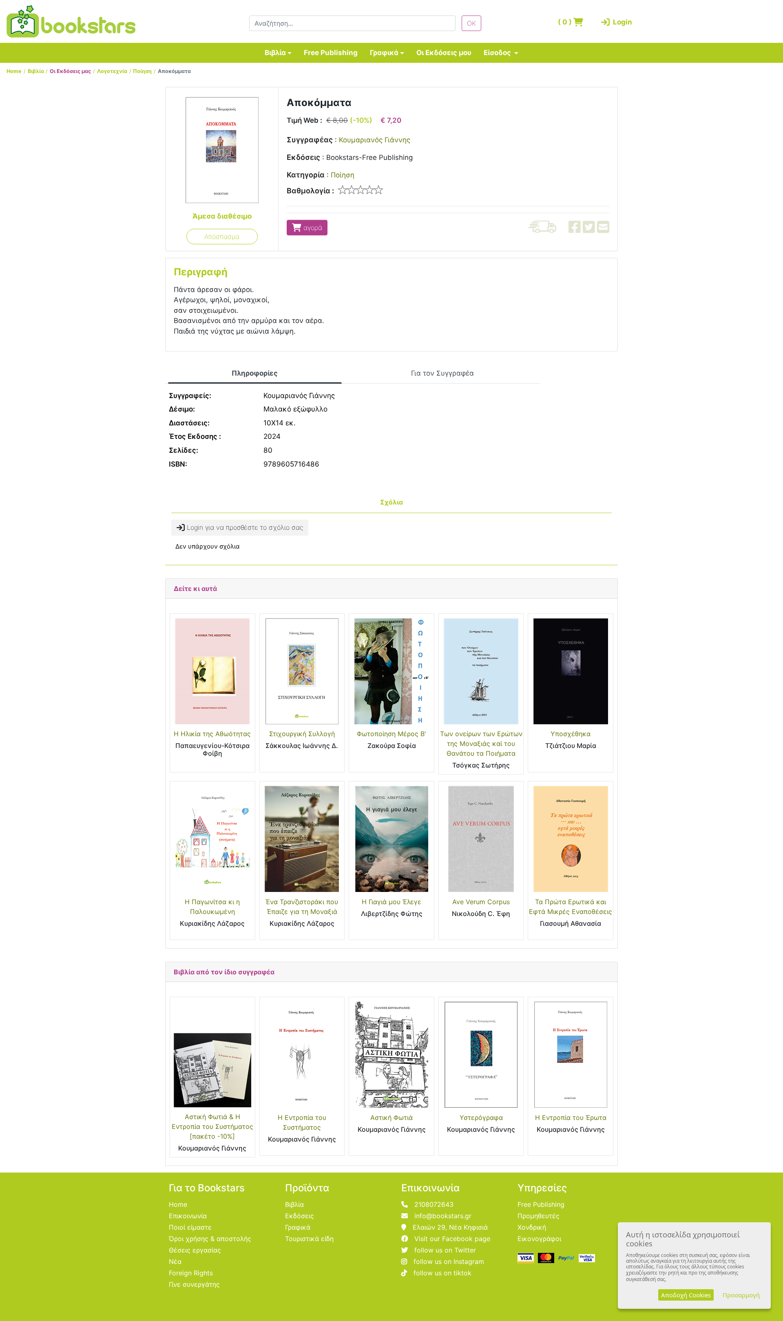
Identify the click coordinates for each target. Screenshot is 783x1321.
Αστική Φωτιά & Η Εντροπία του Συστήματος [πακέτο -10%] (212, 1126)
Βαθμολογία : (310, 190)
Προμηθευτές (539, 1216)
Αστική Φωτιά (391, 1117)
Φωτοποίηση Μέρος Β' (391, 734)
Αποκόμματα (174, 71)
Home (14, 71)
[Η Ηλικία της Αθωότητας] (212, 671)
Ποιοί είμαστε (190, 1227)
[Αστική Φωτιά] (391, 1054)
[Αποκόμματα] (222, 150)
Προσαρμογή (741, 1295)
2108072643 (433, 1204)
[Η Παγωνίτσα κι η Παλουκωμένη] (212, 838)
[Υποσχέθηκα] (570, 671)
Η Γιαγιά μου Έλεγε (391, 902)
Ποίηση (142, 71)
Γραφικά (384, 53)
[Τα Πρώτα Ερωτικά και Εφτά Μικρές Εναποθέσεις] (570, 838)
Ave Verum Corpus (481, 902)
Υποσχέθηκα (571, 734)
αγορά (311, 227)
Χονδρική (532, 1227)
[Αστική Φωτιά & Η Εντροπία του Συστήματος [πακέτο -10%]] (212, 1054)
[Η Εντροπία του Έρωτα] (570, 1054)
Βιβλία (275, 53)
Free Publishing (331, 53)
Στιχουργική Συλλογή (302, 734)
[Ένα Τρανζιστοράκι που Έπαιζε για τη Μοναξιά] (302, 838)
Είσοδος (498, 53)
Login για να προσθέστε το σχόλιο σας (244, 527)
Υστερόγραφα (481, 1117)
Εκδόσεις (303, 157)
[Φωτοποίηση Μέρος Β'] (391, 671)
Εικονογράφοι (539, 1239)
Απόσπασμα (221, 236)
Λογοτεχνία (112, 71)
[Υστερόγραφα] (481, 1054)
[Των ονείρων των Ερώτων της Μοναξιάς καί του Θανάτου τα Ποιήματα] (481, 671)
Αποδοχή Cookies (686, 1295)
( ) (565, 22)
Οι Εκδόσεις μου (443, 53)
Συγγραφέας (310, 139)
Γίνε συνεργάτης (194, 1284)
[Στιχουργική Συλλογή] (302, 671)
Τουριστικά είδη (309, 1239)
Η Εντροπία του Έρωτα (570, 1117)
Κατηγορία (306, 174)
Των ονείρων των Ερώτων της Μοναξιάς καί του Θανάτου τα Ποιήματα (481, 743)
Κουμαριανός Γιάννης (374, 140)
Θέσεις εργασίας (195, 1250)
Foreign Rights (191, 1273)
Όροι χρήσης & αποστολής (210, 1239)
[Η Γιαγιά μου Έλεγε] (391, 838)
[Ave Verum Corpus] (481, 838)
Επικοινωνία (188, 1216)
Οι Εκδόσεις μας (70, 71)
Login (621, 22)
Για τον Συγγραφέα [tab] (442, 373)
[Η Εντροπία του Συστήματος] (302, 1054)
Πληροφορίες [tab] (255, 373)
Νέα (175, 1261)
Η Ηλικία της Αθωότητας (212, 734)
